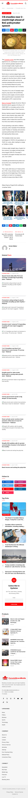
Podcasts (4, 774)
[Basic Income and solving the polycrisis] (14, 456)
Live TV (4, 777)
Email (14, 597)
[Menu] (2, 3)
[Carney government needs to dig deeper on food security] (14, 385)
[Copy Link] (24, 30)
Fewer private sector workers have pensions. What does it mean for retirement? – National (12, 420)
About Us (4, 734)
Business (4, 717)
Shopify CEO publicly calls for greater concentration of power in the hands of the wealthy (14, 444)
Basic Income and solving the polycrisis (14, 467)
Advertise (4, 747)
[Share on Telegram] (16, 30)
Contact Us (15, 794)
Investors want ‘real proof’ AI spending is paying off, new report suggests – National (14, 325)
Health (3, 724)
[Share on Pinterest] (12, 30)
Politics (4, 715)
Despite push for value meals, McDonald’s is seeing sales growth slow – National (12, 374)
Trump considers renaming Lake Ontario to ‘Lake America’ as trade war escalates (15, 566)
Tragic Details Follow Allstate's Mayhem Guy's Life (7, 203)
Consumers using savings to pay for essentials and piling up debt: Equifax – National (13, 301)
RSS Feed (4, 769)
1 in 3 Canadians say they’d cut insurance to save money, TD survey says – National (13, 350)
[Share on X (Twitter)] (8, 30)
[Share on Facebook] (4, 30)
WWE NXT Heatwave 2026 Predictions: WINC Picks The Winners (19, 203)
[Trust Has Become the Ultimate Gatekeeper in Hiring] (14, 536)
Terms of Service (6, 744)
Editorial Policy (5, 754)
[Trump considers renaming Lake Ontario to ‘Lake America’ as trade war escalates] (14, 556)
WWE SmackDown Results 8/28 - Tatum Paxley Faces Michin (7, 218)
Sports (3, 719)
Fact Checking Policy (7, 752)
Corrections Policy (6, 757)
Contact (4, 737)
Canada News (6, 514)
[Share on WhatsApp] (20, 30)
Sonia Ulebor (13, 246)
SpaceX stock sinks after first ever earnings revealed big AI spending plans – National (12, 277)
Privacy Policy (5, 742)
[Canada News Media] (14, 3)
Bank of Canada (6, 103)
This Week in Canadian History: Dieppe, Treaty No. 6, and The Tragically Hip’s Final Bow (14, 519)
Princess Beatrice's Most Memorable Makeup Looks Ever (19, 218)
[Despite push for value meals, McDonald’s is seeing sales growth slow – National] (14, 361)
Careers (4, 739)
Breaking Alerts (6, 779)
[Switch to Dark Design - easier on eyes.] (25, 3)
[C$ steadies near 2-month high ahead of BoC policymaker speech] (14, 41)
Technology (5, 722)
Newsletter (4, 767)
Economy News (6, 13)
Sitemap (4, 749)
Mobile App (5, 772)
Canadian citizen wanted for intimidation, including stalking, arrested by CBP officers (14, 526)
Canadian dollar (9, 59)
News (4, 541)
